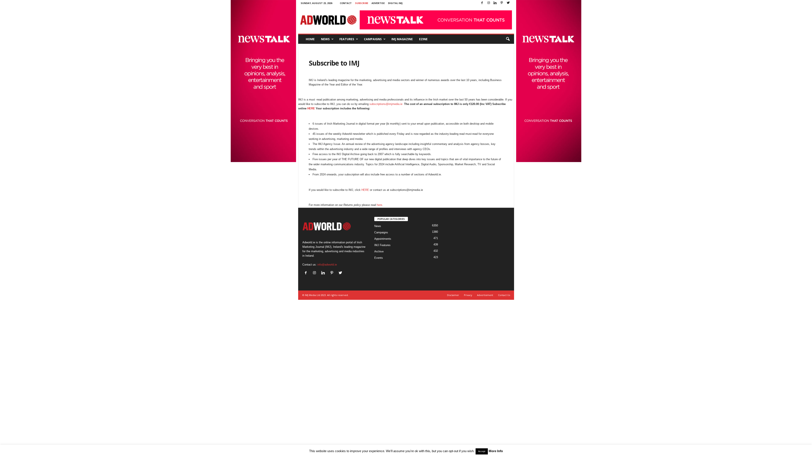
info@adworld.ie (327, 264)
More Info (496, 451)
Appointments (382, 238)
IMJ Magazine (402, 39)
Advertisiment (485, 295)
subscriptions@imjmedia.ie (386, 104)
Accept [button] (481, 451)
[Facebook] (482, 3)
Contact (346, 3)
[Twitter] (508, 3)
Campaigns (373, 39)
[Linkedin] (495, 3)
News (325, 39)
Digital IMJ (395, 3)
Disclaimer (453, 295)
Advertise (378, 3)
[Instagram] (488, 3)
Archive (379, 251)
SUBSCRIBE (361, 3)
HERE (311, 108)
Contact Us (504, 295)
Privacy (468, 295)
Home (310, 39)
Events (378, 257)
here (379, 204)
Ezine (423, 39)
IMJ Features (382, 245)
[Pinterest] (501, 3)
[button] (507, 39)
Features (346, 39)
